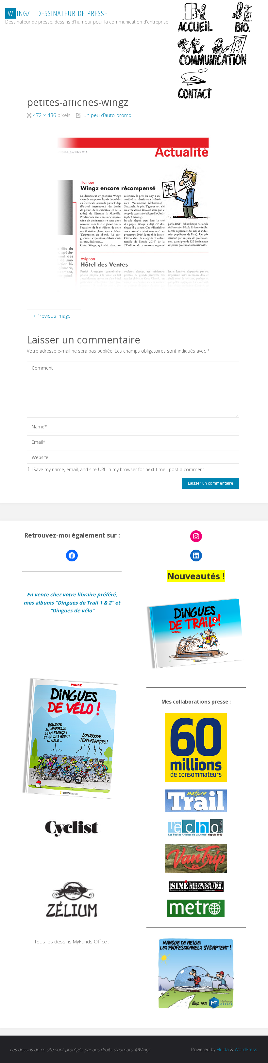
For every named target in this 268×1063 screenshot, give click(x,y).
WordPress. (246, 1049)
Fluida (222, 1049)
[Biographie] (242, 16)
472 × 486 (45, 115)
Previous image (54, 315)
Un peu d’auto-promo (107, 115)
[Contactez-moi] (195, 83)
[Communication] (212, 50)
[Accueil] (195, 16)
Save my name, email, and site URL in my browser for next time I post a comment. (119, 469)
